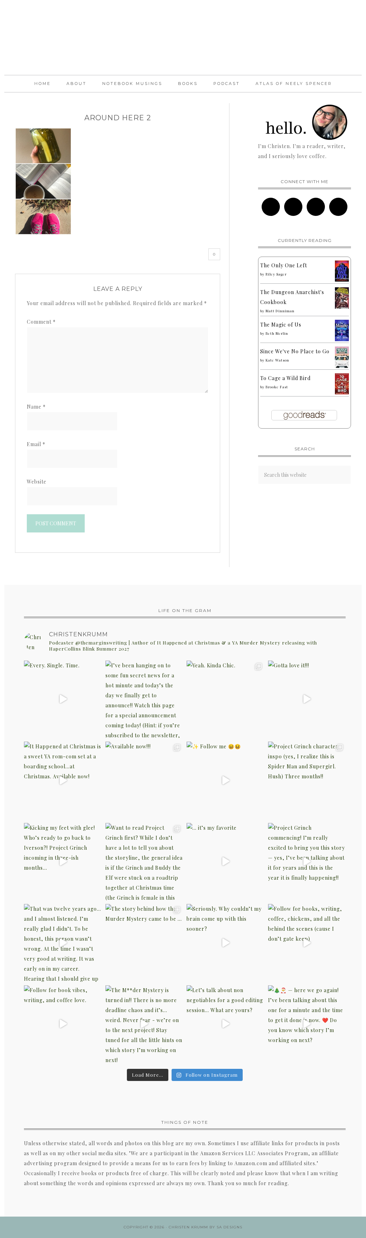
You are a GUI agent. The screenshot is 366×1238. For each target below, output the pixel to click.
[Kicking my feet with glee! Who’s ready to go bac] (63, 862)
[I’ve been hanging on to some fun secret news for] (144, 699)
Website (36, 481)
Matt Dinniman (280, 310)
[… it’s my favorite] (225, 862)
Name (36, 406)
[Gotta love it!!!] (307, 699)
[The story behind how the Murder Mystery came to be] (144, 943)
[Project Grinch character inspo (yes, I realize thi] (307, 780)
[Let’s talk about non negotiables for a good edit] (225, 1024)
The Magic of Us (280, 324)
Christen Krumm (183, 37)
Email (36, 444)
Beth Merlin (277, 333)
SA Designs (229, 1227)
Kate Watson (277, 360)
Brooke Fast (277, 386)
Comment (41, 321)
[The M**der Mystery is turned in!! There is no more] (144, 1024)
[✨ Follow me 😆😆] (225, 780)
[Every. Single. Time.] (63, 699)
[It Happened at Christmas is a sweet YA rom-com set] (63, 780)
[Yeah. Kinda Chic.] (225, 699)
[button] (43, 181)
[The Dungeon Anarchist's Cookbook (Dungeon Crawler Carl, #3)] (342, 307)
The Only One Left (283, 265)
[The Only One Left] (342, 279)
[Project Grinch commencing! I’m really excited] (307, 862)
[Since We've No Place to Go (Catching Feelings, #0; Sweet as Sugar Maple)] (342, 367)
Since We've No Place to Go (295, 351)
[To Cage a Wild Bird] (342, 392)
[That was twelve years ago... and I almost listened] (63, 943)
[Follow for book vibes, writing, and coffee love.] (63, 1024)
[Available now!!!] (144, 780)
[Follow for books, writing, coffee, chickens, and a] (307, 943)
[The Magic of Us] (342, 339)
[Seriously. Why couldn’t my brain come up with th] (225, 943)
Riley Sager (276, 274)
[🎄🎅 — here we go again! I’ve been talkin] (307, 1024)
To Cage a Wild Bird (285, 378)
